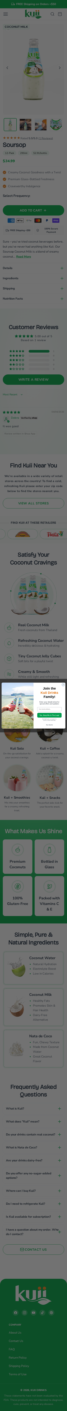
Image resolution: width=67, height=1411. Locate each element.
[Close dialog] (63, 684)
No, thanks (49, 724)
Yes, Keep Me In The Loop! (49, 715)
